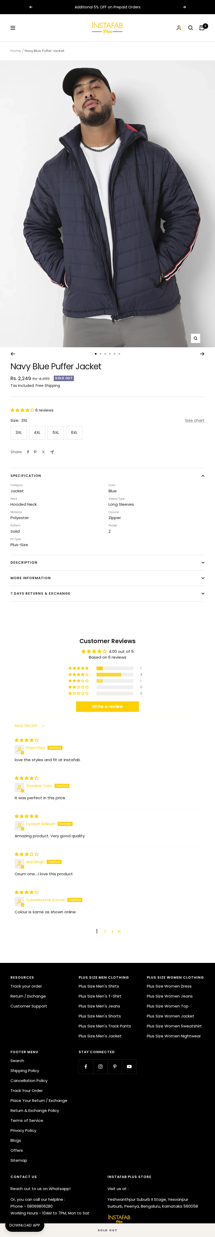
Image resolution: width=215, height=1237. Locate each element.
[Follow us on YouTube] (129, 1066)
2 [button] (105, 931)
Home (15, 50)
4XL (37, 432)
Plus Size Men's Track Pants (105, 1026)
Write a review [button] (107, 706)
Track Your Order (26, 1090)
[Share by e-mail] (52, 452)
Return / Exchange (28, 996)
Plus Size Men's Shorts (100, 1016)
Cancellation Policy (28, 1080)
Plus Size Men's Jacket (100, 1036)
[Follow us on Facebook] (86, 1066)
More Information (30, 577)
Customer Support (28, 1006)
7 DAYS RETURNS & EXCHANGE (40, 593)
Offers (16, 1150)
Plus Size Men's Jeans (99, 1006)
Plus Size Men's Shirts (99, 986)
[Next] (202, 354)
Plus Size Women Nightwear (174, 1036)
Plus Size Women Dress (169, 986)
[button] (22, 410)
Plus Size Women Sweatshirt (174, 1026)
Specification (25, 475)
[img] (27, 740)
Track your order (26, 986)
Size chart (195, 420)
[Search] (190, 27)
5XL (55, 432)
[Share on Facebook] (28, 452)
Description (23, 562)
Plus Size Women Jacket (170, 1016)
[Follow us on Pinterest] (115, 1066)
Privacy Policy (23, 1130)
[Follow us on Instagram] (100, 1066)
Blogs (15, 1140)
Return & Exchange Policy (34, 1110)
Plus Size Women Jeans (170, 996)
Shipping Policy (24, 1070)
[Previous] (12, 354)
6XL (74, 432)
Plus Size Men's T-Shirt (100, 996)
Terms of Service (26, 1120)
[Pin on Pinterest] (35, 452)
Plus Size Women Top (168, 1006)
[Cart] (202, 27)
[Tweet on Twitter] (43, 452)
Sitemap (18, 1160)
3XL (18, 432)
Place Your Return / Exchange (38, 1100)
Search (17, 1060)
